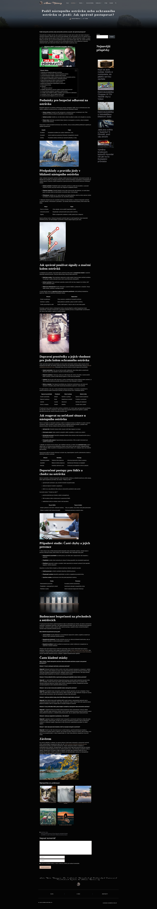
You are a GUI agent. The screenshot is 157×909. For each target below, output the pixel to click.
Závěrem (44, 86)
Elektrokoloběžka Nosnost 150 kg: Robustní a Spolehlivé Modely (54, 833)
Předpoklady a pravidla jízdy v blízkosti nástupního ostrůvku (54, 73)
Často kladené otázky (46, 85)
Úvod (67, 3)
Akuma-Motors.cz (53, 3)
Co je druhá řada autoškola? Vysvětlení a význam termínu (55, 91)
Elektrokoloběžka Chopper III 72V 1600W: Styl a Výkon (106, 95)
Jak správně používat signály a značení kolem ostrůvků (53, 75)
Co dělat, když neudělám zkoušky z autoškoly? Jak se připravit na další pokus (59, 92)
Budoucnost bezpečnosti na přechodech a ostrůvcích (53, 83)
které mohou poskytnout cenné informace (80, 651)
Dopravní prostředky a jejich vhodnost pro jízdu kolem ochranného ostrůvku (58, 77)
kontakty (105, 893)
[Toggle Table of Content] (75, 70)
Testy (47, 832)
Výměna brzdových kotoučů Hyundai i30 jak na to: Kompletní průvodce (106, 155)
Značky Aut (98, 3)
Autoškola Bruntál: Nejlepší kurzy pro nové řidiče (53, 95)
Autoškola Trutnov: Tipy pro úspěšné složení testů (53, 94)
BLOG (52, 893)
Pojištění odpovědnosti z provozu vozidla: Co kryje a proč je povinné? (56, 89)
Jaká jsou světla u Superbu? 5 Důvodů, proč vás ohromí (105, 133)
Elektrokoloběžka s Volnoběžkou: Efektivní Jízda (106, 114)
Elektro (80, 3)
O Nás (106, 3)
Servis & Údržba (89, 3)
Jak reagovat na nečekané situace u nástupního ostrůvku (54, 78)
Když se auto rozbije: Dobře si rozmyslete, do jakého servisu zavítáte (105, 74)
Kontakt (111, 3)
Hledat (98, 34)
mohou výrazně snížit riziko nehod (79, 650)
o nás (78, 893)
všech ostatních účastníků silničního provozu (76, 744)
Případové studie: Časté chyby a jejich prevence (52, 81)
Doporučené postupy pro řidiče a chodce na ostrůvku (53, 80)
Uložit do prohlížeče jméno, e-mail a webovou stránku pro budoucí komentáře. (60, 863)
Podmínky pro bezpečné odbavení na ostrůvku (51, 72)
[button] (115, 3)
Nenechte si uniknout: (48, 87)
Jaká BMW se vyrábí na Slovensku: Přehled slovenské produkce (54, 834)
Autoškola (73, 3)
